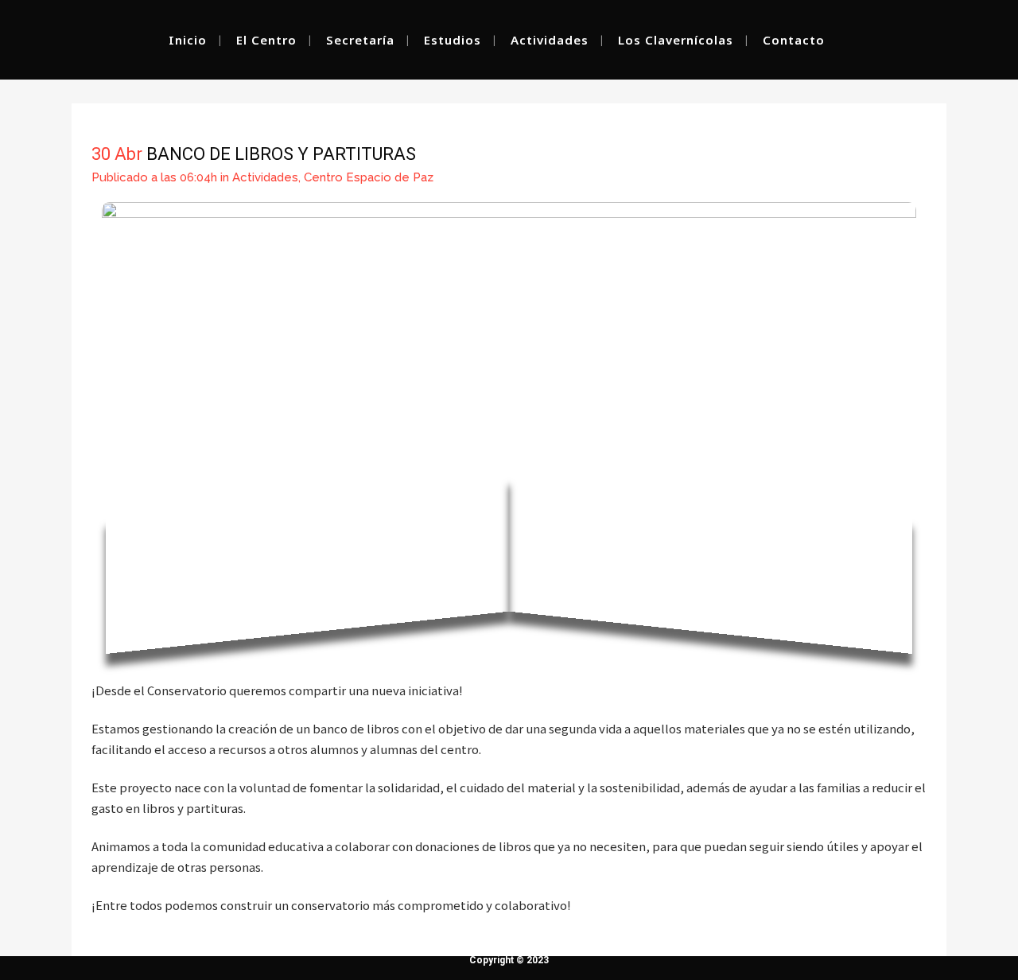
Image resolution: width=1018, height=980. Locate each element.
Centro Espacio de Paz (368, 177)
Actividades (265, 177)
